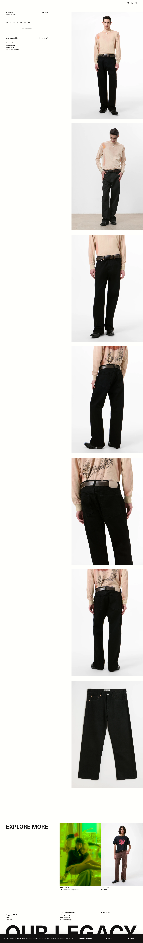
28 (7, 22)
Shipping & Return (12, 915)
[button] (10, 43)
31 (17, 22)
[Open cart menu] (136, 3)
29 (10, 22)
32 (21, 22)
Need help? (43, 38)
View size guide (12, 38)
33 (25, 22)
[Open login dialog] (132, 3)
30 (14, 22)
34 (29, 22)
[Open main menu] (7, 3)
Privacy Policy (65, 915)
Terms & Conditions (67, 912)
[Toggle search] (124, 3)
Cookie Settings (85, 938)
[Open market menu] (128, 3)
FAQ (7, 917)
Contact (9, 912)
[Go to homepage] (71, 933)
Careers (9, 919)
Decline (131, 939)
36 (32, 22)
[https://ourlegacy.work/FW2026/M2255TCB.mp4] (107, 176)
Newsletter (105, 912)
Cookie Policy (65, 917)
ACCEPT (109, 938)
